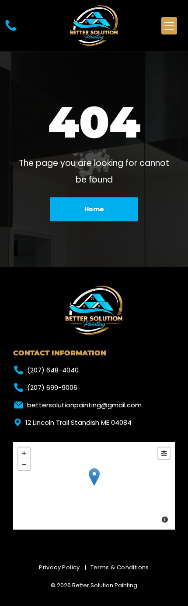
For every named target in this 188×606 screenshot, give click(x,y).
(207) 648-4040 (53, 370)
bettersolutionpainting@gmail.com (84, 405)
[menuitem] (60, 567)
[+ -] (94, 486)
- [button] (24, 464)
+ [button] (24, 453)
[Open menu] (169, 25)
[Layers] (164, 453)
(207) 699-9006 (52, 387)
